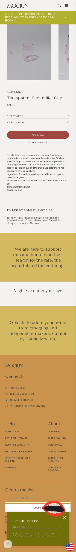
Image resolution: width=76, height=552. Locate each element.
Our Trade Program (54, 469)
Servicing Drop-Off (22, 400)
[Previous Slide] (11, 52)
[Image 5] (61, 73)
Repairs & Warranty (17, 445)
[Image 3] (58, 73)
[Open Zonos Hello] (68, 545)
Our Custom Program (55, 459)
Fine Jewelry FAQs (16, 438)
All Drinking (14, 92)
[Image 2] (56, 73)
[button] (59, 5)
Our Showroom (57, 438)
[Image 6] (63, 73)
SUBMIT (38, 508)
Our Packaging (57, 451)
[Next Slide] (65, 52)
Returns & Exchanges (18, 451)
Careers (10, 467)
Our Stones (55, 445)
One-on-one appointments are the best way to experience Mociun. (32, 17)
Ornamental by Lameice (32, 210)
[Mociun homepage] (17, 5)
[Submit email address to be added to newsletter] (59, 526)
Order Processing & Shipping (17, 459)
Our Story (54, 431)
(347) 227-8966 (17, 388)
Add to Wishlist (38, 142)
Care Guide (12, 431)
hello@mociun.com (22, 394)
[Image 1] (54, 73)
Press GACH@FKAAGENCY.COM (27, 406)
